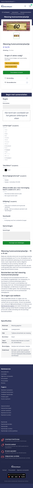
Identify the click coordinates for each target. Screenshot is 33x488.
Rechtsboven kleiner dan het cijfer (13, 193)
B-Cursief (6, 135)
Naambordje (4, 422)
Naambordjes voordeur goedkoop (9, 431)
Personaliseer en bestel (16, 72)
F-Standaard (7, 149)
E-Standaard (8, 146)
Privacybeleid (4, 380)
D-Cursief (6, 143)
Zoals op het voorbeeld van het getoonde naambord (15, 206)
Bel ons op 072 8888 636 (12, 63)
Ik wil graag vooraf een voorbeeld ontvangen (15, 220)
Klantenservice (6, 369)
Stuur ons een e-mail (11, 66)
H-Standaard (8, 158)
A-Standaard (6, 129)
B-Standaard (6, 133)
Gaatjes (7, 180)
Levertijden (4, 374)
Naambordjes (4, 426)
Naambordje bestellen (6, 424)
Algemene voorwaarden (7, 376)
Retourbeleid (4, 378)
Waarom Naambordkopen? (7, 1)
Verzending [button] (10, 78)
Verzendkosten (5, 372)
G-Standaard (7, 153)
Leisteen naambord (6, 410)
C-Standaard (7, 137)
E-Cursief (6, 147)
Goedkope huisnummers (7, 392)
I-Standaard (6, 159)
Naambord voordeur (6, 415)
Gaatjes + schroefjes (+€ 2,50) (12, 182)
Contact (4, 470)
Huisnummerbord (5, 406)
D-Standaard (7, 141)
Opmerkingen (6, 230)
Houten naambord (5, 399)
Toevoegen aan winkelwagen (16, 242)
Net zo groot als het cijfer (11, 195)
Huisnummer (6, 103)
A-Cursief (6, 131)
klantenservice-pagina (7, 306)
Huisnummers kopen (6, 408)
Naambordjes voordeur (6, 428)
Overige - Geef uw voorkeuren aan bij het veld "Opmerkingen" (16, 209)
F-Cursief (6, 151)
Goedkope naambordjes (7, 394)
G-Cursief (7, 155)
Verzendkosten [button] (11, 82)
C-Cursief (6, 139)
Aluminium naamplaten (7, 390)
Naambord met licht (6, 412)
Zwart (8, 170)
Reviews (3, 383)
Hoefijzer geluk (4, 396)
